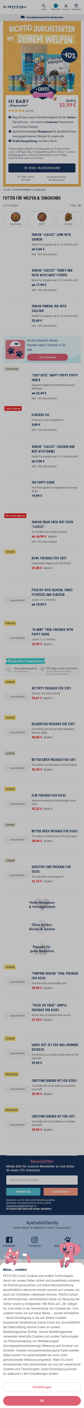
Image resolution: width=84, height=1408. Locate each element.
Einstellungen (42, 1387)
